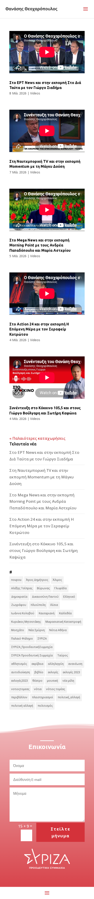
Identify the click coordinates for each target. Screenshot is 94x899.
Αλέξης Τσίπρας (21, 588)
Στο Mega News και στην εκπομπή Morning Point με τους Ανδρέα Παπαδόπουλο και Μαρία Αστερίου (39, 245)
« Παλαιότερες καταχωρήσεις (37, 438)
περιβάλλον (19, 697)
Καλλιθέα (65, 613)
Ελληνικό (69, 597)
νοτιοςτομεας (20, 689)
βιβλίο (38, 672)
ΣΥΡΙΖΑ (42, 638)
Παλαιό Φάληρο (22, 638)
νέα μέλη (68, 681)
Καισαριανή (47, 613)
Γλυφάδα (60, 588)
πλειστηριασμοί (42, 697)
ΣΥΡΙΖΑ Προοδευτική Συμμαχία (32, 655)
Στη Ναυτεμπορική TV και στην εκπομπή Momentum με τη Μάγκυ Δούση (41, 477)
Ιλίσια (54, 605)
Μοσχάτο (17, 630)
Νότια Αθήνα (58, 630)
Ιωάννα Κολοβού (22, 613)
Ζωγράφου (18, 605)
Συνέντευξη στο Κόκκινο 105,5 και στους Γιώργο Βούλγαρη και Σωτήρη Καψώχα (43, 550)
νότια (38, 689)
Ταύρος (62, 655)
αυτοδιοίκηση (20, 672)
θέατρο (37, 681)
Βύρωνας (43, 588)
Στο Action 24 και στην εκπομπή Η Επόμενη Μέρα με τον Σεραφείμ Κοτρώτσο (39, 329)
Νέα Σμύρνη (37, 630)
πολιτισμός (45, 706)
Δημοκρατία (19, 597)
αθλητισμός (19, 664)
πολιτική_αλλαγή (69, 697)
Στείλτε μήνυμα (60, 832)
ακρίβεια (37, 664)
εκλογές (53, 672)
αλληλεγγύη (56, 664)
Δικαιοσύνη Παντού (45, 597)
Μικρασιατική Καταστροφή (63, 622)
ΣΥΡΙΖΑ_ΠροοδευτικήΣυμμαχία (31, 647)
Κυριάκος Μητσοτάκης (26, 622)
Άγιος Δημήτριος (37, 580)
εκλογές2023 (19, 681)
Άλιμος (57, 580)
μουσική (52, 681)
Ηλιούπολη (38, 605)
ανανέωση (75, 664)
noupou (16, 580)
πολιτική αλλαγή (22, 706)
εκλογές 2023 (71, 672)
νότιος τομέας (55, 689)
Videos (35, 93)
